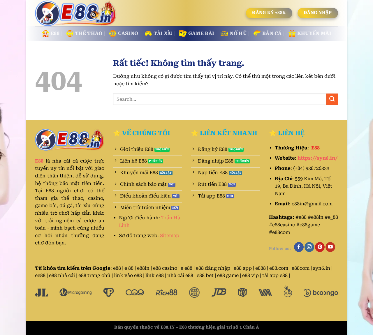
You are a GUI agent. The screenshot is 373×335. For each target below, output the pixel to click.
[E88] (76, 13)
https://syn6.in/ (318, 158)
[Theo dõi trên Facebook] (299, 247)
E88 (55, 33)
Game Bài (201, 33)
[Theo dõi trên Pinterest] (320, 247)
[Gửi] (332, 99)
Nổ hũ (238, 33)
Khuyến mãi (314, 33)
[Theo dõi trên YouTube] (330, 247)
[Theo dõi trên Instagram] (309, 247)
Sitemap (169, 235)
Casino (128, 33)
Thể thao (89, 33)
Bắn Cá (272, 33)
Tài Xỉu (163, 33)
